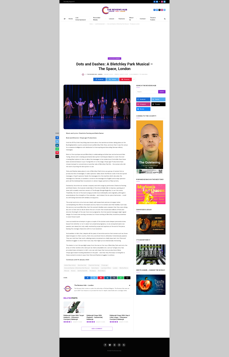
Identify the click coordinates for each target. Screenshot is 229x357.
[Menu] (64, 18)
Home (71, 19)
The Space (93, 271)
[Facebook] (57, 137)
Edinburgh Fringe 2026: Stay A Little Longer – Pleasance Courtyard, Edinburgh (120, 317)
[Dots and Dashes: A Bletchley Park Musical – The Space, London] (97, 107)
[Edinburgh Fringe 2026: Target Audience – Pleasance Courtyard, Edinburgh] (74, 307)
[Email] (57, 156)
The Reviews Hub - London (94, 74)
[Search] (164, 19)
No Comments (135, 74)
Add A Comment (97, 328)
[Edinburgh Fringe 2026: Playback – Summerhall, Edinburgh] (97, 307)
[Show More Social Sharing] (134, 79)
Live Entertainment (114, 58)
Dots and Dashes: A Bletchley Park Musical (76, 268)
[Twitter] (57, 141)
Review (73, 271)
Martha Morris (124, 268)
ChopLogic (104, 265)
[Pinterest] (57, 152)
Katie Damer (95, 268)
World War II (101, 271)
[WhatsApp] (57, 148)
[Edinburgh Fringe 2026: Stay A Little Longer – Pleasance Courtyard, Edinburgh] (120, 307)
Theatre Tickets (153, 19)
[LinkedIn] (57, 145)
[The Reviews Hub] (115, 9)
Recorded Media (96, 19)
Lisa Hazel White (106, 268)
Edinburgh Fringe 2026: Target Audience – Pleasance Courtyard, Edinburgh (74, 317)
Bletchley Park (82, 265)
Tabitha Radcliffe (82, 271)
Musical (66, 271)
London (115, 268)
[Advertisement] (114, 40)
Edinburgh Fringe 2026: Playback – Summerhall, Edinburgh (95, 317)
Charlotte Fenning (94, 265)
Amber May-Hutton (70, 265)
